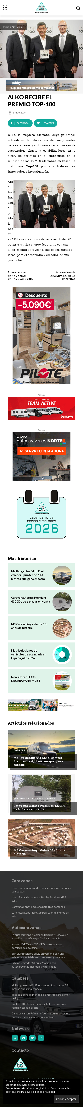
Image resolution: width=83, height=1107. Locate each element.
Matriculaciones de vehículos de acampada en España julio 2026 (28, 654)
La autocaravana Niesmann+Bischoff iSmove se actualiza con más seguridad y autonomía (40, 936)
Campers (19, 750)
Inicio (6, 26)
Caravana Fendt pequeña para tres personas (38, 906)
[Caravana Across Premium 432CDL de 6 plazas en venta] (62, 601)
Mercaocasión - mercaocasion (34, 798)
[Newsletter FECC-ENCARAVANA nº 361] (62, 681)
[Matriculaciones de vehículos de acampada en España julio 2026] (62, 654)
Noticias (17, 26)
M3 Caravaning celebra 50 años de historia (28, 626)
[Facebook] (41, 1038)
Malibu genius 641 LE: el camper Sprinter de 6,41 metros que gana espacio (28, 575)
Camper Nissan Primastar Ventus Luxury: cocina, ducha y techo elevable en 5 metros (41, 1015)
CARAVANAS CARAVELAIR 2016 (20, 277)
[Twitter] (32, 1038)
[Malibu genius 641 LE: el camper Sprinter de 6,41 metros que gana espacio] (62, 575)
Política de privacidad (43, 1091)
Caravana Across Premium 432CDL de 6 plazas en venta (30, 599)
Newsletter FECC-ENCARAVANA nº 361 (25, 679)
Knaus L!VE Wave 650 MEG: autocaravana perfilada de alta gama (37, 946)
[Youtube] (23, 1038)
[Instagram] (15, 1038)
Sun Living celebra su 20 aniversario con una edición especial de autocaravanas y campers (38, 955)
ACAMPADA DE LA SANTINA (62, 277)
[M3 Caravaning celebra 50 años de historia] (62, 628)
